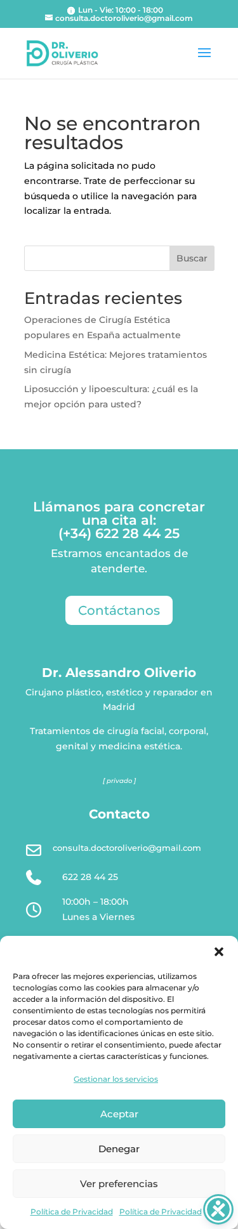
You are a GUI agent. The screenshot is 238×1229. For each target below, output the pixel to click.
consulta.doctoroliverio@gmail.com (127, 848)
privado (119, 781)
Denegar (119, 1149)
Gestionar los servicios (116, 1079)
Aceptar (119, 1114)
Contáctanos (119, 610)
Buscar (192, 258)
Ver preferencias (119, 1184)
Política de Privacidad (71, 1211)
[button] (219, 951)
